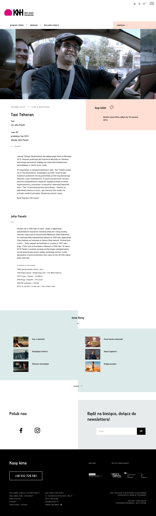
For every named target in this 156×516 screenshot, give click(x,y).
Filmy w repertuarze (41, 107)
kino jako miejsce (51, 25)
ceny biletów (15, 499)
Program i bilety (18, 107)
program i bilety (17, 25)
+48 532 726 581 (26, 476)
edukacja (34, 25)
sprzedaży (28, 496)
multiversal (141, 503)
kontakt (13, 502)
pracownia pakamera (125, 503)
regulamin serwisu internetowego (24, 493)
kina (21, 496)
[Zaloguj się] (139, 3)
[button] (152, 64)
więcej (76, 386)
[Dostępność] (134, 3)
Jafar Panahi (20, 125)
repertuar (121, 25)
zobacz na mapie (52, 505)
